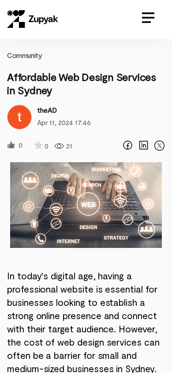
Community (24, 55)
